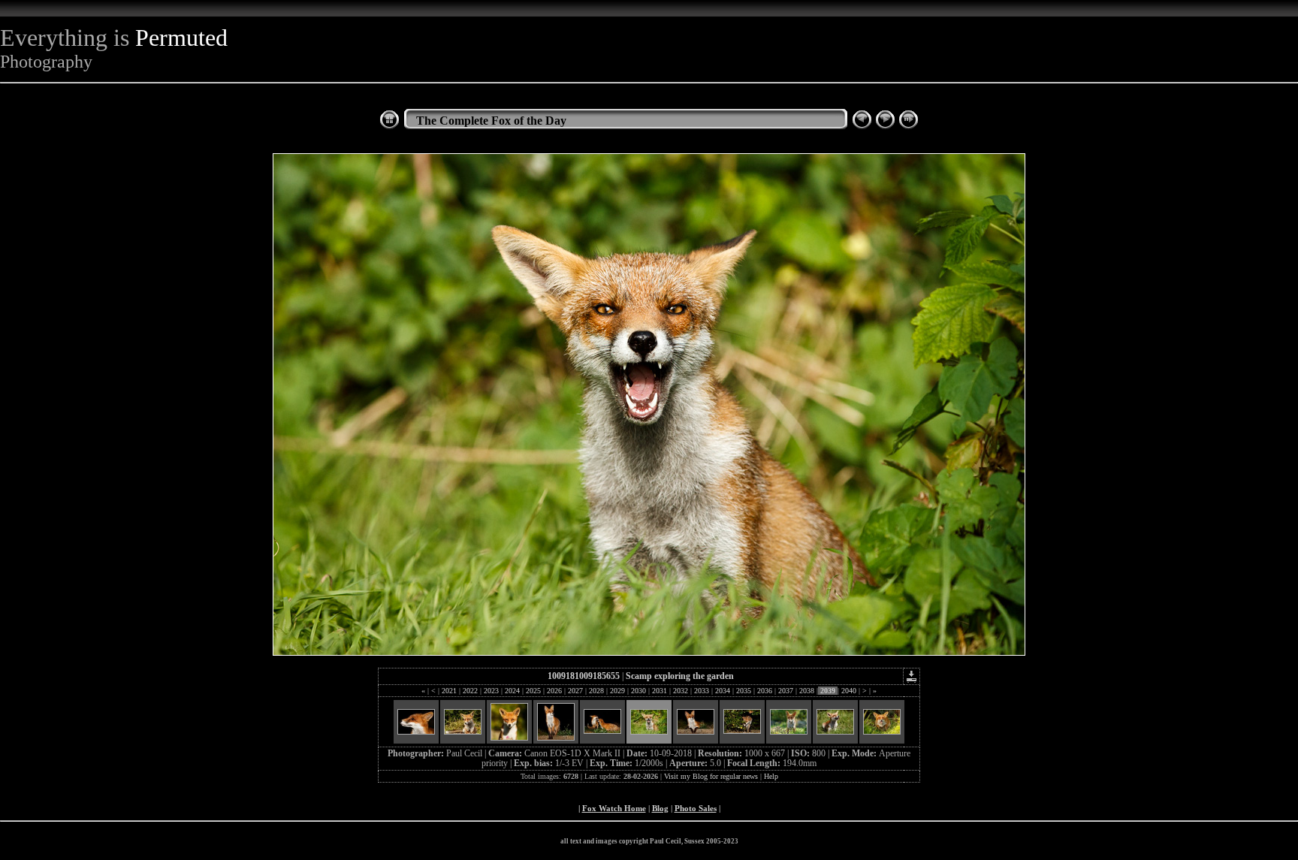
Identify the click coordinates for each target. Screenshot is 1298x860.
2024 (512, 690)
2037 (785, 690)
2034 (722, 690)
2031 (659, 690)
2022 (470, 690)
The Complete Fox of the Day (491, 120)
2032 (680, 690)
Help (771, 776)
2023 (491, 690)
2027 (575, 690)
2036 (764, 690)
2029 (617, 690)
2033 (701, 690)
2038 (807, 690)
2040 (849, 690)
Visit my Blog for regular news (711, 776)
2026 (554, 690)
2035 (743, 690)
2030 (638, 690)
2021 (449, 690)
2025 (533, 690)
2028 (596, 690)
